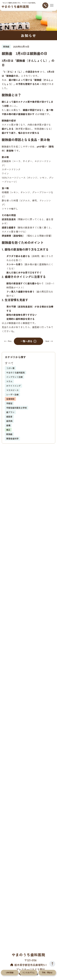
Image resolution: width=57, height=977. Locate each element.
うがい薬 (10, 368)
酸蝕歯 (9, 434)
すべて (9, 363)
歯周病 (9, 420)
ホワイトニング (13, 385)
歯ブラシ (10, 412)
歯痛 (8, 425)
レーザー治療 (12, 394)
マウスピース (12, 390)
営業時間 (10, 398)
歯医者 (9, 416)
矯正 (8, 429)
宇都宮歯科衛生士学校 (16, 407)
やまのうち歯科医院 (15, 6)
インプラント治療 (14, 376)
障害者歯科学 (12, 438)
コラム (9, 381)
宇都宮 (9, 403)
